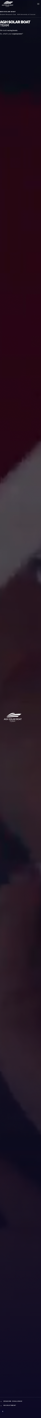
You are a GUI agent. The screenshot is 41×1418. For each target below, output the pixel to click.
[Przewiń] (2, 1411)
